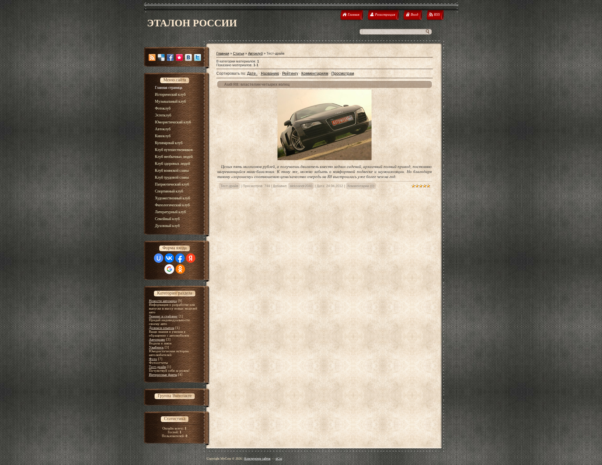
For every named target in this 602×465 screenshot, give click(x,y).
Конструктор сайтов (257, 458)
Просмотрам (342, 73)
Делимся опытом (161, 328)
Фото (153, 359)
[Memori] (179, 57)
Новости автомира (163, 301)
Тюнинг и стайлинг (163, 316)
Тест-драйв (157, 367)
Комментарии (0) (360, 186)
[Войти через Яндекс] (190, 258)
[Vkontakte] (188, 57)
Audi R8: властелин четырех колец (256, 84)
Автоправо (157, 339)
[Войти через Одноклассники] (180, 269)
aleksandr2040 (301, 186)
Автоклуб (255, 53)
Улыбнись (156, 347)
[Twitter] (197, 57)
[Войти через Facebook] (180, 258)
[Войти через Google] (169, 269)
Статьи (238, 53)
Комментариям (314, 73)
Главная (222, 53)
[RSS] (152, 57)
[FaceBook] (170, 57)
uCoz (279, 458)
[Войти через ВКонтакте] (169, 258)
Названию (270, 73)
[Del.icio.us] (161, 57)
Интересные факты (163, 374)
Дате (251, 73)
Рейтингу (290, 73)
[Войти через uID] (158, 258)
